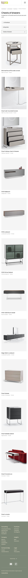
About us (3, 539)
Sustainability (4, 542)
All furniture (16, 529)
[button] (24, 2)
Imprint (15, 550)
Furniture (15, 8)
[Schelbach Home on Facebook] (16, 564)
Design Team (4, 532)
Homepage (3, 8)
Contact (3, 550)
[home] (4, 2)
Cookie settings (4, 573)
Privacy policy (17, 551)
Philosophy (3, 541)
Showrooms (16, 541)
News (15, 539)
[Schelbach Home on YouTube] (11, 564)
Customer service (5, 551)
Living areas (9, 8)
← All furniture (6, 22)
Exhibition (3, 544)
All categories (17, 532)
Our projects (3, 533)
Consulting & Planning (5, 529)
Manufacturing (4, 530)
